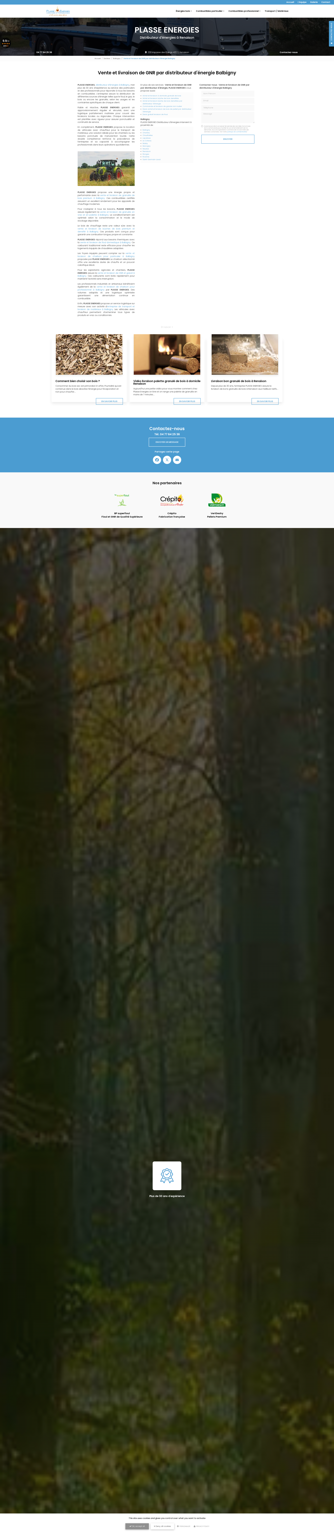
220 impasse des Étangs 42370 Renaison (168, 52)
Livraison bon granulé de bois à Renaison (238, 381)
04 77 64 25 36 (44, 52)
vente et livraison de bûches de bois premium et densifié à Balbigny (106, 230)
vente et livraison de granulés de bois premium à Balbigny (106, 197)
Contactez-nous (289, 52)
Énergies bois (183, 11)
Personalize (184, 1526)
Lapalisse (147, 138)
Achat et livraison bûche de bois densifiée (161, 98)
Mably (145, 143)
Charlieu (146, 133)
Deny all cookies (163, 1526)
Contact (325, 2)
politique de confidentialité (236, 132)
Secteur (107, 58)
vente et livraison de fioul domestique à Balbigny (105, 242)
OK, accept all (138, 1526)
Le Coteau (147, 141)
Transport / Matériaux (276, 11)
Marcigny (146, 146)
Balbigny (116, 58)
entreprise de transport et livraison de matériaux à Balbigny (106, 308)
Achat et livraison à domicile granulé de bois (162, 96)
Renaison (147, 151)
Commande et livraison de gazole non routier (162, 106)
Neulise (146, 149)
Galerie (314, 2)
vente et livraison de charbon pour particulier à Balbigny (106, 255)
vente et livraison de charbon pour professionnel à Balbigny (106, 288)
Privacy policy (202, 1526)
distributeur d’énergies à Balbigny (113, 84)
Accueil (290, 2)
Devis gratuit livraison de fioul (155, 114)
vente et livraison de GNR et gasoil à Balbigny (106, 274)
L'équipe (302, 2)
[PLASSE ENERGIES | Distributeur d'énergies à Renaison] (58, 11)
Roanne (146, 157)
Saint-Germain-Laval (151, 159)
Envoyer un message (167, 442)
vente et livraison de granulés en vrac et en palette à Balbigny (106, 213)
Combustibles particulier (209, 11)
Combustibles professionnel (243, 11)
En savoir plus (109, 401)
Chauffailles (148, 135)
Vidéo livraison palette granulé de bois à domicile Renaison (167, 382)
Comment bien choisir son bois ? (77, 381)
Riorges (146, 154)
